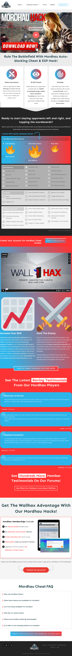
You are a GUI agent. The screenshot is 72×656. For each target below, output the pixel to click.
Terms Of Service (46, 653)
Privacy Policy (38, 653)
